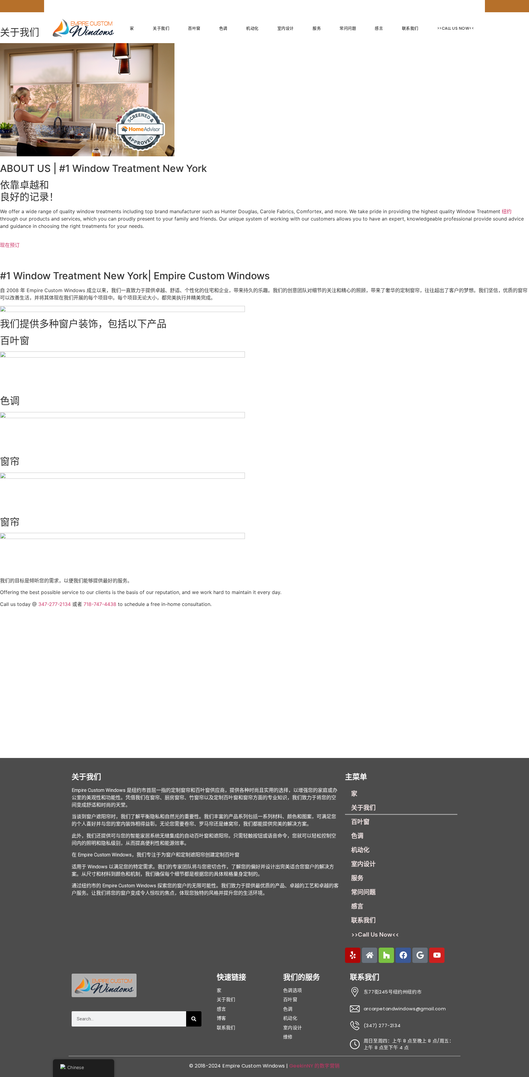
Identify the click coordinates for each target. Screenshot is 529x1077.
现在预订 (10, 245)
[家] (369, 955)
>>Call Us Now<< (455, 28)
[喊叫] (352, 955)
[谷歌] (420, 955)
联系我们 (410, 28)
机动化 (252, 28)
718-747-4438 (100, 604)
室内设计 (285, 28)
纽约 (507, 211)
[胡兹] (386, 955)
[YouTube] (437, 955)
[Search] (193, 1019)
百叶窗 (194, 28)
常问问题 (348, 28)
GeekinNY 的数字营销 (314, 1065)
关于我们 (161, 28)
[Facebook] (403, 955)
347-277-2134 (54, 604)
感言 (379, 28)
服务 (317, 28)
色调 (223, 28)
